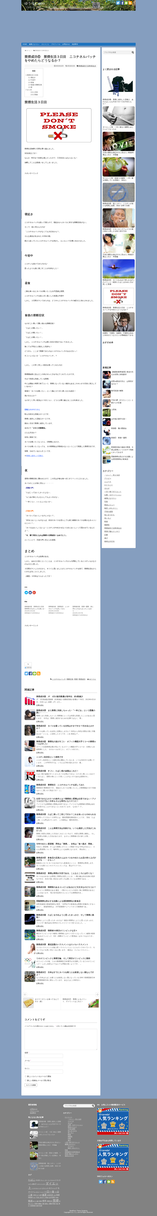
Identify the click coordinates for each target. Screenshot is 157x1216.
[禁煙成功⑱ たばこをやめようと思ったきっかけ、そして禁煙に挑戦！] (30, 919)
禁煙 (76, 679)
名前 (27, 1053)
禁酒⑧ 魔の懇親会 (119, 428)
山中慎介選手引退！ (119, 419)
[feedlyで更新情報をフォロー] (126, 4)
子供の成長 (108, 511)
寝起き (32, 77)
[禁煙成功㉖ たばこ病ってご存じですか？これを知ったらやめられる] (30, 818)
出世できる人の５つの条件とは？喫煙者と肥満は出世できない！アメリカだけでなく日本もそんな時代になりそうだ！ (66, 800)
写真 (106, 502)
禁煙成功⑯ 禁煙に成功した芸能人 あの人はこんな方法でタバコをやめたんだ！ (118, 101)
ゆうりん (92, 679)
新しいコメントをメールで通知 (39, 1076)
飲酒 (40, 1205)
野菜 (53, 1203)
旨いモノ (107, 518)
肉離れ (40, 1203)
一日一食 (49, 1191)
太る (34, 1197)
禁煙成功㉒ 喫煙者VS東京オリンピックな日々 (56, 931)
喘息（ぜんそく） (111, 508)
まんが (106, 488)
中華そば (35, 1195)
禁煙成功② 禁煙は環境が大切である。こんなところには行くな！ (65, 873)
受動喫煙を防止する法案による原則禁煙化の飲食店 (58, 901)
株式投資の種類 (117, 391)
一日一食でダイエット (112, 492)
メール (28, 1060)
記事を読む (40, 705)
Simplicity (84, 1211)
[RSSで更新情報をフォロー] (130, 4)
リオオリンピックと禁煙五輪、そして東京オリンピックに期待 (63, 958)
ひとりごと (45, 44)
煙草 (44, 1201)
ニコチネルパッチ (59, 679)
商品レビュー (109, 505)
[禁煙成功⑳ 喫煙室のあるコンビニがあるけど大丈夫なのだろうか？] (30, 891)
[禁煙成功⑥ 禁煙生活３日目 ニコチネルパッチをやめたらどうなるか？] (119, 296)
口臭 (54, 1195)
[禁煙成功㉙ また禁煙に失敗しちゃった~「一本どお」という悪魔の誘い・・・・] (30, 714)
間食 (57, 1203)
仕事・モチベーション (112, 495)
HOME (25, 44)
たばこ (31, 1180)
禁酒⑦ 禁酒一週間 (119, 438)
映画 (106, 521)
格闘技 (106, 525)
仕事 (40, 1195)
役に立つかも (109, 515)
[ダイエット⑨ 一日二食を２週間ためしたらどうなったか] (119, 116)
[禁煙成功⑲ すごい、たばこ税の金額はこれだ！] (30, 775)
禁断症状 (70, 679)
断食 (57, 1197)
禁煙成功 (81, 679)
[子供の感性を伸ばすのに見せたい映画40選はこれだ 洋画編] (119, 141)
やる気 (38, 1180)
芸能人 (46, 1203)
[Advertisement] (78, 27)
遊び (106, 538)
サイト (27, 1068)
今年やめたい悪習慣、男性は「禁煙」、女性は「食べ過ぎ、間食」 (65, 844)
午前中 (32, 80)
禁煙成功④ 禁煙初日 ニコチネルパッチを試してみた (60, 785)
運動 (50, 1203)
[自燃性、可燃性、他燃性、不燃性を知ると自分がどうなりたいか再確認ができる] (119, 322)
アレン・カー (43, 1180)
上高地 (113, 409)
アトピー (107, 478)
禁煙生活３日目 (32, 75)
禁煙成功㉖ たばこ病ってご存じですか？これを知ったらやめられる (66, 814)
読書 (106, 535)
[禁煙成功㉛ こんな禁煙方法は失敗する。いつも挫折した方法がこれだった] (30, 832)
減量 (37, 1201)
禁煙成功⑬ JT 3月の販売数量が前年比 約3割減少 (59, 696)
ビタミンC (45, 1188)
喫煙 (58, 1195)
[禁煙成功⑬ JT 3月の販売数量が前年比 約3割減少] (30, 700)
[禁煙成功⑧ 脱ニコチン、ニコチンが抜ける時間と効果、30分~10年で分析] (119, 192)
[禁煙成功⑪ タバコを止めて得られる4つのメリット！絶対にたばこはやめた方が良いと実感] (119, 268)
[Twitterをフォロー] (118, 4)
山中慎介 (52, 1197)
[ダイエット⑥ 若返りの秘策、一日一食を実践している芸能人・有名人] (119, 167)
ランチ (42, 1192)
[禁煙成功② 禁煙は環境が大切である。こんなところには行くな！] (30, 877)
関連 (34, 94)
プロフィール (55, 44)
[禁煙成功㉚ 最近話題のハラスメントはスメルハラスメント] (30, 948)
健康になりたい (34, 44)
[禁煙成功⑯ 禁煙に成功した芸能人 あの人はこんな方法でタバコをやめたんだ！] (119, 85)
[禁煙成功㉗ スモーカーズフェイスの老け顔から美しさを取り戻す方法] (119, 218)
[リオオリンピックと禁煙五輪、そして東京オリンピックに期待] (30, 962)
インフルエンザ (52, 1180)
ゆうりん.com (35, 3)
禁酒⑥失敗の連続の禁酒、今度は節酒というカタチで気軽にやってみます (122, 449)
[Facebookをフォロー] (122, 4)
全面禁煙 (50, 1195)
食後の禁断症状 (35, 85)
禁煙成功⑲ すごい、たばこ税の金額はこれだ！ (57, 771)
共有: (34, 92)
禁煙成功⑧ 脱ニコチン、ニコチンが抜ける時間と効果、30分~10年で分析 (49, 1166)
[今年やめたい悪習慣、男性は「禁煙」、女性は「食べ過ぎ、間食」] (30, 848)
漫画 (40, 1201)
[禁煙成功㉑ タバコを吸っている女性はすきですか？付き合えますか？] (30, 730)
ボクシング (53, 1188)
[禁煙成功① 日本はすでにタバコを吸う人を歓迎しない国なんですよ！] (30, 976)
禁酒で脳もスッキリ (112, 531)
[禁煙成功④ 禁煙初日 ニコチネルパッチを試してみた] (30, 789)
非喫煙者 (33, 1205)
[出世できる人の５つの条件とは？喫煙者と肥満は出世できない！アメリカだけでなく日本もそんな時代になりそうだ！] (30, 803)
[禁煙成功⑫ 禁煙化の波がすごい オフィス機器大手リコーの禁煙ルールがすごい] (30, 745)
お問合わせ (66, 44)
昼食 (31, 82)
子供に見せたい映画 (42, 1197)
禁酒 (35, 1203)
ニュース (107, 482)
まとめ (29, 90)
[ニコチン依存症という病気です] (30, 761)
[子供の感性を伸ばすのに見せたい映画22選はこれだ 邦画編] (119, 243)
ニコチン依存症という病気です (49, 757)
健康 (44, 1195)
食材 (37, 1205)
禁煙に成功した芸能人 (34, 456)
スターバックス (41, 1184)
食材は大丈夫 (109, 541)
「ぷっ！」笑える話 (112, 475)
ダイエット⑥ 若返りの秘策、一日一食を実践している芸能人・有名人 (49, 1155)
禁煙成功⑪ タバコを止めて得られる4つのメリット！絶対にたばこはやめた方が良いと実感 (118, 282)
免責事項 (75, 44)
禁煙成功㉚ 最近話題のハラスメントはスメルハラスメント (62, 944)
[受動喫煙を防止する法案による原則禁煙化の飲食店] (30, 905)
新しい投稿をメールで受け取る (39, 1080)
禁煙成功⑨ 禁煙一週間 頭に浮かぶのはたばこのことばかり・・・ (83, 609)
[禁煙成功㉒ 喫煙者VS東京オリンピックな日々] (30, 935)
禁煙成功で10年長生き (87, 66)
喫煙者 (30, 1197)
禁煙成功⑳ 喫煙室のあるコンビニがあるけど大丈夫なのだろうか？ (66, 887)
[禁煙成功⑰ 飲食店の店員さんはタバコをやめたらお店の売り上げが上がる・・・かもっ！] (30, 862)
